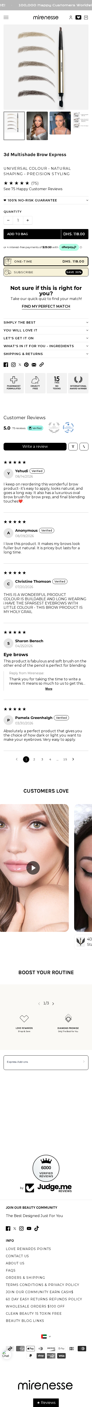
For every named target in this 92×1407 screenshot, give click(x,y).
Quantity (13, 211)
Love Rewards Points (28, 1249)
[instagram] (21, 1228)
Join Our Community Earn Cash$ (39, 1292)
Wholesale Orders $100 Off (35, 1306)
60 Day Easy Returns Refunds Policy (44, 1299)
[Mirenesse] (46, 17)
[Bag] (86, 17)
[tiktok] (36, 1228)
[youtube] (29, 1228)
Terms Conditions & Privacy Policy (42, 1285)
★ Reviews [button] (46, 1402)
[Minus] (8, 220)
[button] (41, 365)
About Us (15, 1263)
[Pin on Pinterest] (26, 365)
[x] (15, 1228)
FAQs (11, 1270)
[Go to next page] (74, 759)
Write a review (35, 446)
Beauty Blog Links (25, 1321)
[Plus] (27, 220)
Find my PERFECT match (46, 306)
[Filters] (73, 446)
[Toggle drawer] (6, 17)
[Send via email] (34, 364)
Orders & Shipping (25, 1278)
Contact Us (17, 1256)
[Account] (70, 17)
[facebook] (8, 1228)
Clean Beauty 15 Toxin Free (34, 1314)
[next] (53, 1003)
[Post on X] (20, 365)
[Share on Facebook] (6, 365)
